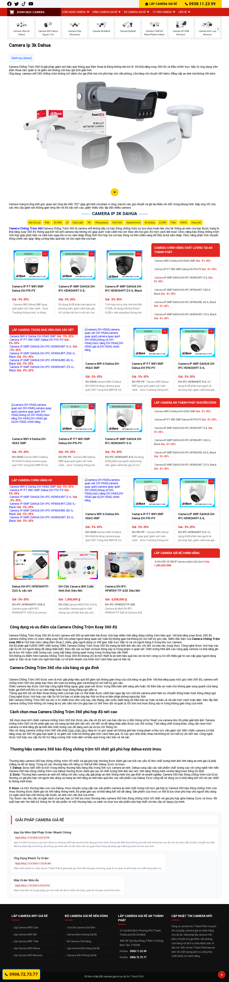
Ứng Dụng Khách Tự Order (31, 858)
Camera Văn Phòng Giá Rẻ (82, 955)
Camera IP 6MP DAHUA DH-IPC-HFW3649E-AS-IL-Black (185, 304)
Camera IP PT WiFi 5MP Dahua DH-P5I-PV (28, 288)
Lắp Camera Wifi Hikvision (28, 955)
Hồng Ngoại (101, 222)
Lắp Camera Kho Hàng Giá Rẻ (83, 948)
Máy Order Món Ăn (26, 880)
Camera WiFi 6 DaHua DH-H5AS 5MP (183, 260)
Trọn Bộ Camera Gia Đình (81, 927)
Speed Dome (133, 222)
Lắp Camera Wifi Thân (26, 941)
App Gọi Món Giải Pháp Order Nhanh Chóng (42, 832)
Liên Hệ (183, 12)
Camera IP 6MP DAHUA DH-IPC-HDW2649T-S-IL (77, 288)
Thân (173, 222)
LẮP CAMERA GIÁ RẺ (163, 4)
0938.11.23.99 (202, 4)
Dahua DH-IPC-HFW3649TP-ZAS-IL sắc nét (30, 588)
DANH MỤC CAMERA (31, 12)
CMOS (183, 222)
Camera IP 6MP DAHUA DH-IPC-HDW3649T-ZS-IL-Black (123, 288)
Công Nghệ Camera (74, 12)
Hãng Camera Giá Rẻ (104, 12)
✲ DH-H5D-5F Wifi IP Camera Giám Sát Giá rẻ (182, 563)
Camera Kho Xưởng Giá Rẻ (82, 934)
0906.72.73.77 (138, 957)
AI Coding (150, 222)
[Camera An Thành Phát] (16, 4)
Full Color (117, 222)
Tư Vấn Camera (162, 12)
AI (67, 222)
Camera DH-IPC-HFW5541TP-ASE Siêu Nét (122, 588)
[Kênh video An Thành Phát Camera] (31, 4)
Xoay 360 (196, 222)
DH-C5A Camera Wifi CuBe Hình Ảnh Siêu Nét (76, 588)
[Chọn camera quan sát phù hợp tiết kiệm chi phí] (218, 29)
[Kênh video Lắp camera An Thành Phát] (23, 4)
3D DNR (58, 222)
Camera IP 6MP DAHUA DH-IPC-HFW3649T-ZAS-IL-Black (182, 291)
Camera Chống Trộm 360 (26, 228)
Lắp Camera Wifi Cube (26, 927)
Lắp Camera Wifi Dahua (27, 948)
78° (89, 222)
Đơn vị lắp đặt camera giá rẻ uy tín (106, 976)
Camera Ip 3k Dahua (114, 213)
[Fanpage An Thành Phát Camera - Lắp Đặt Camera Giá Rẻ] (9, 4)
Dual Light (78, 222)
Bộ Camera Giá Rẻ (135, 12)
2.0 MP (162, 222)
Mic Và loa (34, 222)
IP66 (47, 222)
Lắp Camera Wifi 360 (25, 934)
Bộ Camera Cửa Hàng (79, 941)
